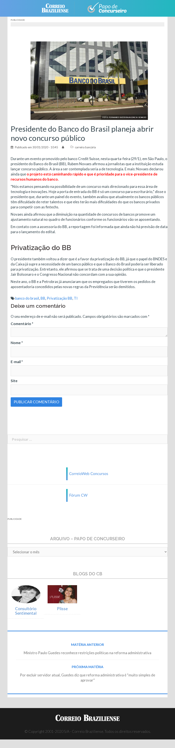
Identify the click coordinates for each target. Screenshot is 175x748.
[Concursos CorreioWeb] (87, 473)
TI (75, 298)
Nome (17, 342)
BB (43, 298)
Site (14, 380)
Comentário (22, 323)
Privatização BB (59, 298)
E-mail (17, 361)
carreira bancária (85, 147)
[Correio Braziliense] (58, 8)
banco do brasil (27, 298)
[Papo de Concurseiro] (104, 8)
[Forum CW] (87, 495)
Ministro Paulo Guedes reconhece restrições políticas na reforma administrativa (87, 653)
